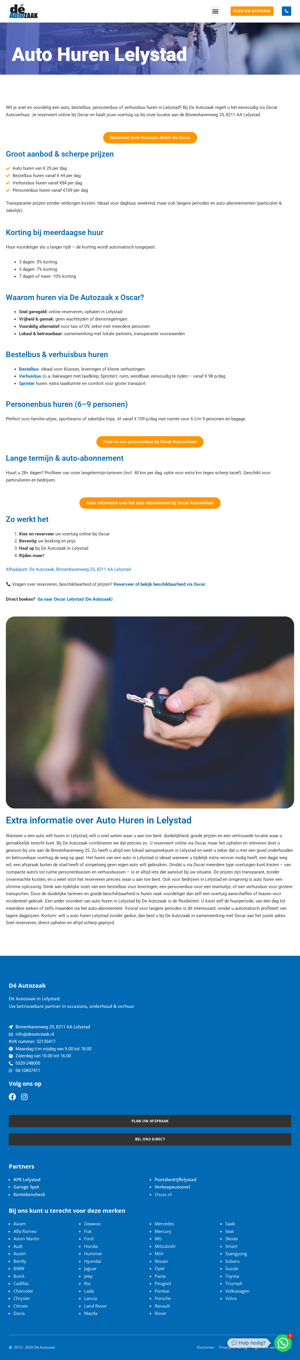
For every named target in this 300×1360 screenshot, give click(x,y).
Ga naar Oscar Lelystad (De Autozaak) (75, 599)
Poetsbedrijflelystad (175, 1179)
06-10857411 (28, 1070)
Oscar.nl (163, 1194)
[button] (215, 11)
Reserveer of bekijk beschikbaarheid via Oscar (159, 584)
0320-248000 (28, 1063)
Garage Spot (26, 1187)
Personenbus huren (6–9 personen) (67, 404)
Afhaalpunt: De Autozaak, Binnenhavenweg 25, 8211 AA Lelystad (68, 569)
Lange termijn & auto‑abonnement (65, 458)
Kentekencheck (29, 1194)
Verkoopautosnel (172, 1187)
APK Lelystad (26, 1179)
